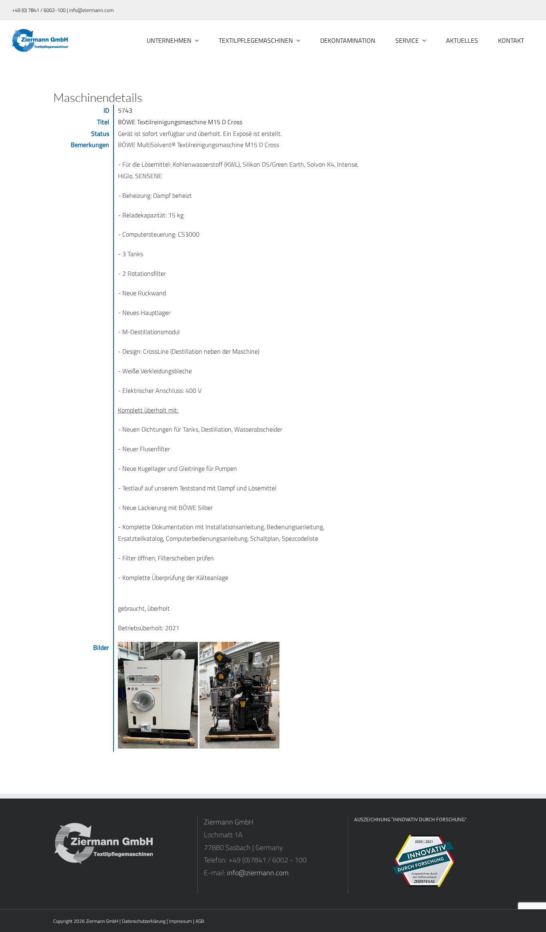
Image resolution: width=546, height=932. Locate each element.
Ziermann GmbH (102, 921)
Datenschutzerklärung (143, 921)
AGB (199, 921)
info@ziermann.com (258, 872)
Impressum (180, 921)
